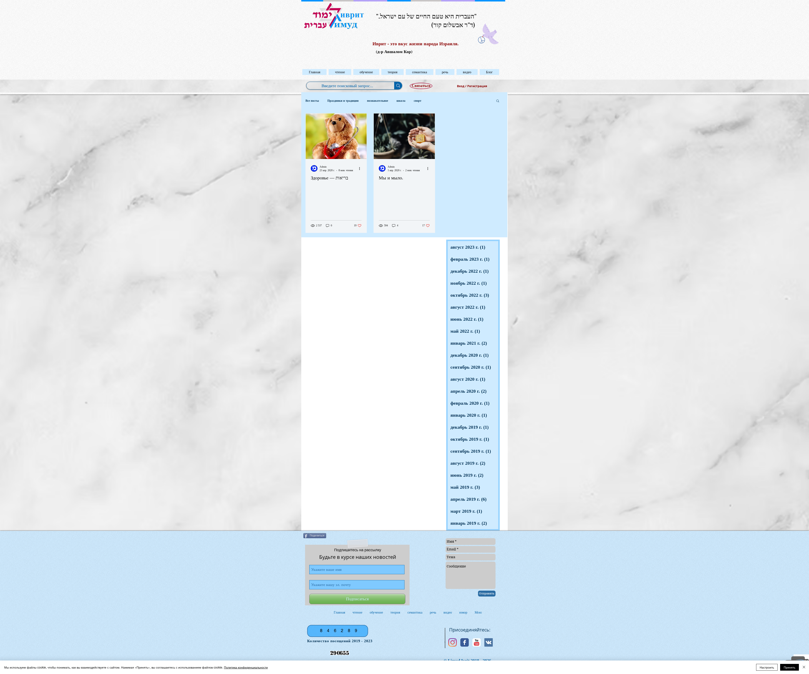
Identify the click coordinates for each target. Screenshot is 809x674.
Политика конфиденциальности (246, 667)
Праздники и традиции (343, 100)
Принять (789, 667)
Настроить (767, 667)
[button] (340, 72)
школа (400, 100)
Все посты (312, 100)
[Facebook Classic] (464, 642)
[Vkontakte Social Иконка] (488, 642)
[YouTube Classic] (476, 642)
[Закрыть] (803, 667)
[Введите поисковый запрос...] (398, 85)
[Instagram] (452, 642)
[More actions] (360, 168)
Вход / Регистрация (472, 86)
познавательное (377, 100)
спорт (417, 100)
